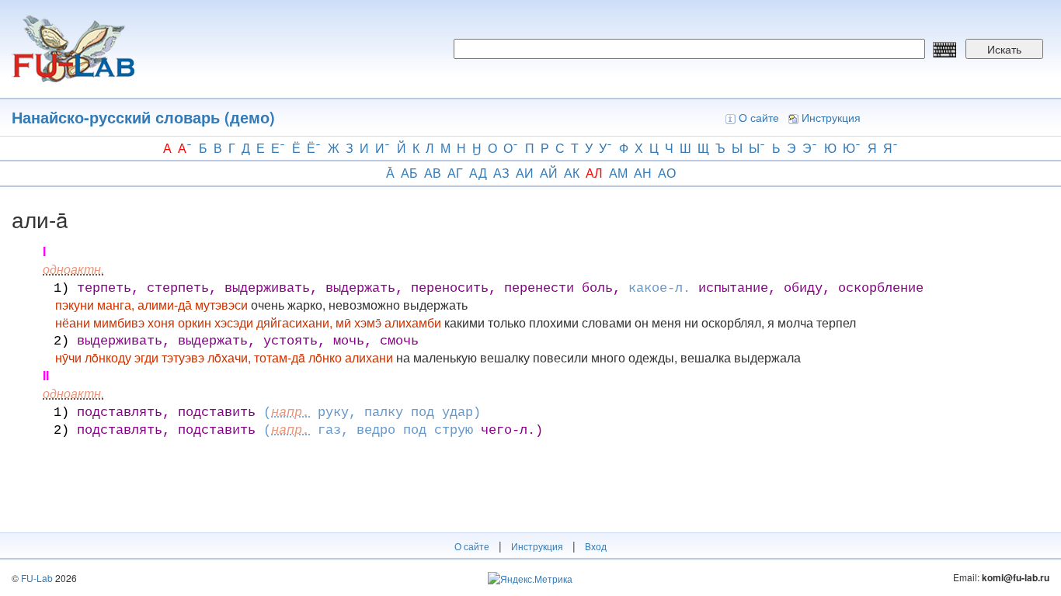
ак (571, 173)
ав (432, 173)
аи (525, 173)
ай (549, 173)
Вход (596, 546)
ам (618, 173)
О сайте (759, 117)
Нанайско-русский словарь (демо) (143, 117)
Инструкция (831, 117)
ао (667, 173)
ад (478, 173)
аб (409, 173)
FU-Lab (37, 577)
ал (594, 173)
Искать (1004, 49)
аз (501, 173)
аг (455, 173)
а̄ (390, 173)
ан (643, 173)
